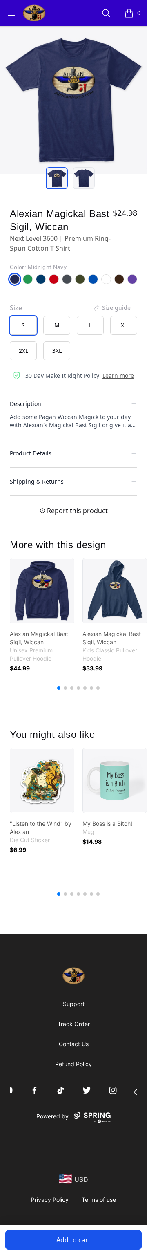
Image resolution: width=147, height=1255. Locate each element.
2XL (23, 350)
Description (25, 404)
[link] (42, 590)
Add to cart (73, 1239)
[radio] (23, 325)
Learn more (118, 375)
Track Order (74, 1023)
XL (124, 325)
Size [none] (16, 307)
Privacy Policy (50, 1199)
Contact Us (74, 1043)
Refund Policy (73, 1063)
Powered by (52, 1116)
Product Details (30, 453)
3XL (57, 350)
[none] (111, 308)
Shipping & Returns (37, 481)
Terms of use (99, 1199)
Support (74, 1003)
